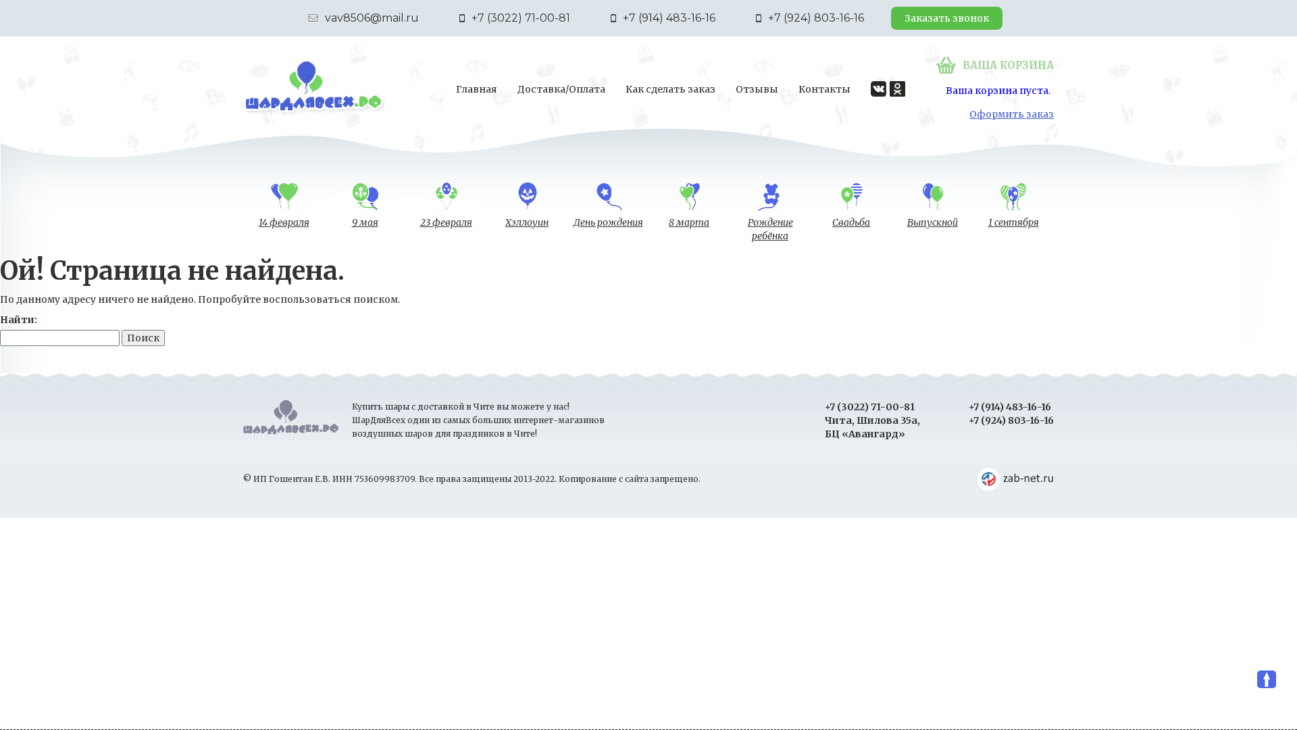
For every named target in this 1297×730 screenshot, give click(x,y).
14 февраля (284, 222)
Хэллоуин (527, 222)
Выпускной (932, 222)
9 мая (365, 222)
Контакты (824, 89)
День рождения (608, 222)
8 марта (689, 222)
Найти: (18, 320)
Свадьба (851, 222)
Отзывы (757, 89)
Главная (476, 89)
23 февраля (446, 222)
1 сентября (1013, 222)
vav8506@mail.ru (372, 17)
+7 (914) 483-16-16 (669, 17)
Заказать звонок (947, 18)
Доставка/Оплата (561, 89)
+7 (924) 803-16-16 (816, 17)
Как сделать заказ (670, 89)
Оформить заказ (1011, 114)
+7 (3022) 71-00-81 (521, 17)
